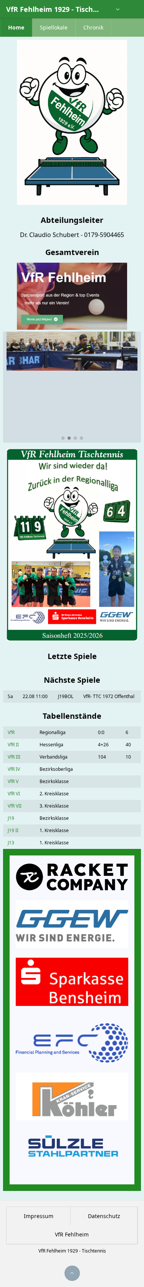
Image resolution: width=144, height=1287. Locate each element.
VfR (11, 732)
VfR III (14, 757)
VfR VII (15, 806)
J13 (11, 842)
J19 (11, 818)
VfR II (13, 744)
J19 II (13, 830)
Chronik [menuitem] (93, 27)
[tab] (63, 438)
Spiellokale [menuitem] (54, 27)
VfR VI (14, 793)
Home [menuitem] (16, 27)
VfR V (13, 781)
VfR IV (14, 769)
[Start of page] (72, 1273)
